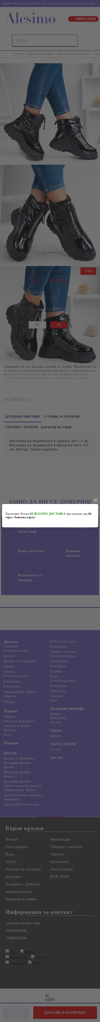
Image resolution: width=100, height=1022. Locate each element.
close (95, 500)
